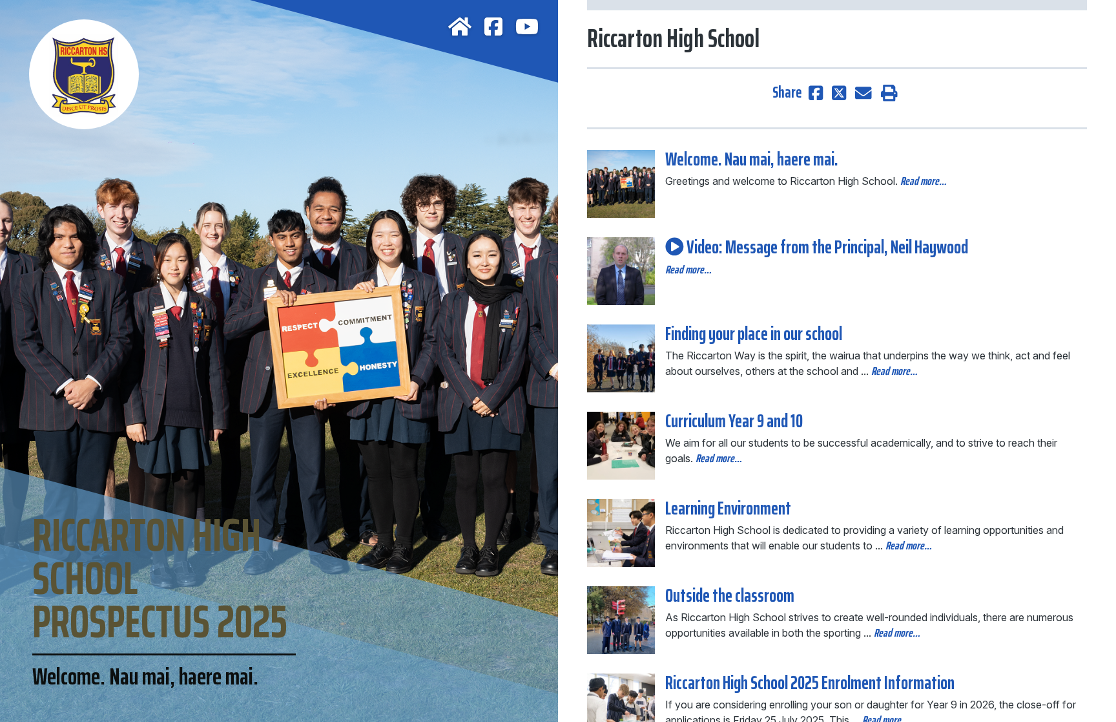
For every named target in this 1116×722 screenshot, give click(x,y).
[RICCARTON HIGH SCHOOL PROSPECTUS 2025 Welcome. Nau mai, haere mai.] (279, 64)
